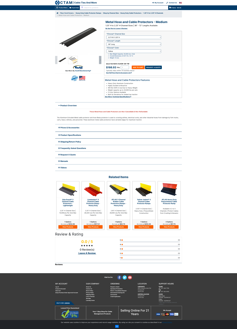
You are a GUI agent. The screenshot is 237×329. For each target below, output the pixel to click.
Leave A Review (90, 296)
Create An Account (60, 288)
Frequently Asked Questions (73, 148)
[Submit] (82, 7)
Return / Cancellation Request (118, 290)
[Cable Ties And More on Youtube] (130, 278)
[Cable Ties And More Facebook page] (120, 278)
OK (117, 326)
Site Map (88, 298)
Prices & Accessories (69, 128)
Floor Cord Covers (67, 13)
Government (113, 294)
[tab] (118, 128)
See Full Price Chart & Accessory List (118, 73)
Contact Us (89, 288)
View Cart (58, 290)
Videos (63, 168)
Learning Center (90, 300)
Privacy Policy (90, 292)
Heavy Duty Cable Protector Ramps (88, 13)
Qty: (118, 67)
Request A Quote (68, 155)
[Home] (57, 13)
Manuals (64, 161)
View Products (67, 227)
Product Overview (68, 105)
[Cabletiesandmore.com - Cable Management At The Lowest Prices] (57, 2)
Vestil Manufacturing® (83, 71)
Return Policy (89, 290)
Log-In (57, 287)
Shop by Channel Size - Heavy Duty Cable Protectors (122, 13)
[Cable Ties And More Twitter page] (125, 278)
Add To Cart (138, 67)
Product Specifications (70, 135)
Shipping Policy (90, 294)
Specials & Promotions (116, 288)
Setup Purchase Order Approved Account (66, 292)
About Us (88, 287)
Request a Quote (153, 67)
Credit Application (115, 296)
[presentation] (56, 60)
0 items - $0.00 (176, 8)
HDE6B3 (67, 303)
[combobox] (124, 8)
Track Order (75, 8)
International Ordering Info (117, 292)
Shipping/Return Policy (70, 142)
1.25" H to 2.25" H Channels (153, 13)
